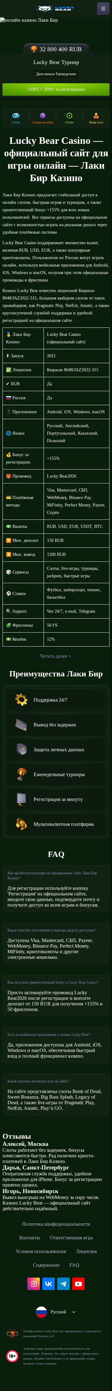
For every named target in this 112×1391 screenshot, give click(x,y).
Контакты (29, 1237)
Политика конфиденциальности (56, 1224)
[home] (56, 8)
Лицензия (86, 1251)
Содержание (46, 1265)
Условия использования (41, 1251)
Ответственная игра (71, 1237)
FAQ (74, 1265)
